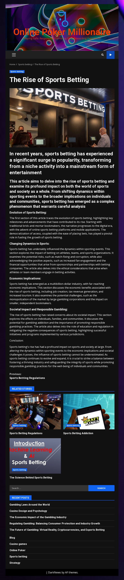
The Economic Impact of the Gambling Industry (38, 517)
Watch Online (110, 55)
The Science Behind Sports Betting (35, 456)
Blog (12, 537)
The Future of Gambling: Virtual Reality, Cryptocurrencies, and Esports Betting (57, 529)
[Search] (102, 55)
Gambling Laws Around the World (30, 504)
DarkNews (54, 572)
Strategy (15, 562)
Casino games (18, 544)
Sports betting (17, 71)
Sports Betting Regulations (27, 376)
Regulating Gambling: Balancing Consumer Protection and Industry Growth (55, 523)
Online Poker (18, 550)
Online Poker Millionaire (62, 32)
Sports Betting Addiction (89, 411)
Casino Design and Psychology (28, 510)
